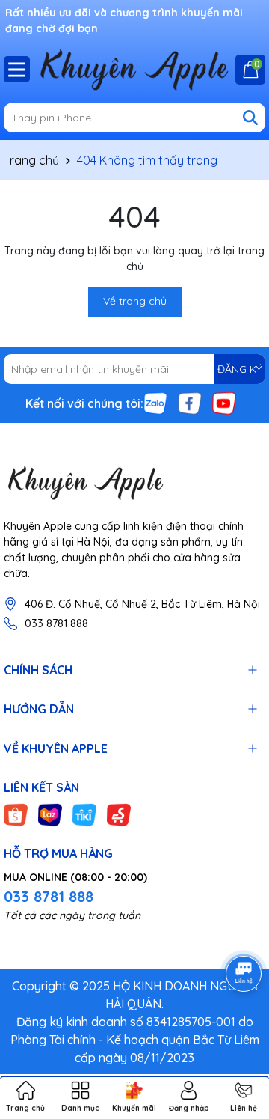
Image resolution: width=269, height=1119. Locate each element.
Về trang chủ (135, 301)
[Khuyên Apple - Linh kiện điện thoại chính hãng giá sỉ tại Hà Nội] (134, 69)
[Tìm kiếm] (250, 117)
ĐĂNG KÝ (239, 369)
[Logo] (134, 482)
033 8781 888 (56, 623)
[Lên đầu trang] (239, 1029)
